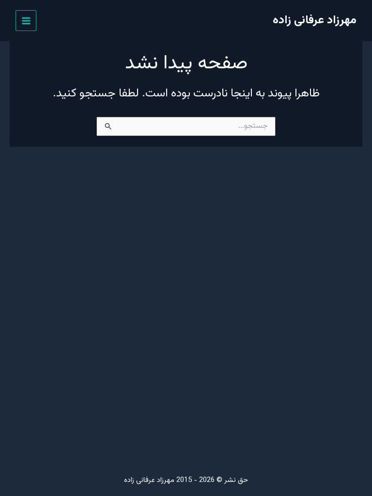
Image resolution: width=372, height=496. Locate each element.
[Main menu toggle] (26, 20)
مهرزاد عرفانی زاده (314, 20)
